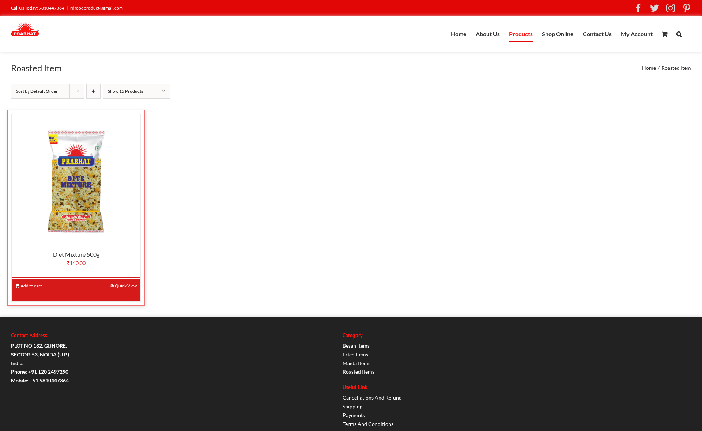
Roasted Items (358, 371)
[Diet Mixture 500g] (76, 178)
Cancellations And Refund (372, 397)
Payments (354, 415)
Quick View (126, 285)
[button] (679, 34)
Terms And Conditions (368, 424)
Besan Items (356, 346)
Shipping (352, 406)
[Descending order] (93, 91)
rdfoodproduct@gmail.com (96, 8)
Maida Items (356, 363)
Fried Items (355, 354)
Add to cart (31, 285)
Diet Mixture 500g (76, 254)
